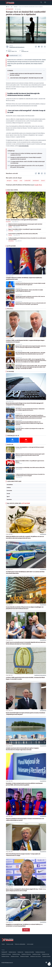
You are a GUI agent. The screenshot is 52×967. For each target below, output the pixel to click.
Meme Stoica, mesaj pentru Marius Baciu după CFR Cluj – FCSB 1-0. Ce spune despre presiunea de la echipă (26, 889)
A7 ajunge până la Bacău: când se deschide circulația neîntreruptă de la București (28, 162)
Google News (38, 185)
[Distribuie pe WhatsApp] (42, 46)
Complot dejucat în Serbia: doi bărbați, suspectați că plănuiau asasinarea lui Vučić (26, 154)
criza (21, 180)
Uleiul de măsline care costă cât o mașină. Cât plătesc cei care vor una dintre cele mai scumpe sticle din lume (25, 537)
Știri (11, 6)
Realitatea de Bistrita (46, 956)
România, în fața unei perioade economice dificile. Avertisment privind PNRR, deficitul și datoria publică (24, 784)
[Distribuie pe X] (45, 46)
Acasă (8, 6)
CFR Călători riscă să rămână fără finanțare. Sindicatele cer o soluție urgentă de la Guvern (29, 409)
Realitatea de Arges (16, 954)
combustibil (27, 180)
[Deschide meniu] (45, 2)
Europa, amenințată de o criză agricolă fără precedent (21, 220)
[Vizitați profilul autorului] (7, 46)
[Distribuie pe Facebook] (39, 46)
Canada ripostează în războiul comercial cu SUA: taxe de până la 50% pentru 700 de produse (26, 166)
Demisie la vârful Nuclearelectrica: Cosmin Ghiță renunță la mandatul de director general (25, 158)
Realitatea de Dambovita (40, 952)
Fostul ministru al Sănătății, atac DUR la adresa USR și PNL (23, 233)
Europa (15, 180)
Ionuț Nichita (43, 534)
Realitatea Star (20, 952)
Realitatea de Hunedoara (16, 47)
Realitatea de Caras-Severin (35, 956)
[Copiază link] (36, 46)
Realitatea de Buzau (5, 956)
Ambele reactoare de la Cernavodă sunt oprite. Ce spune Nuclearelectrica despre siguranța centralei (22, 748)
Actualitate (15, 6)
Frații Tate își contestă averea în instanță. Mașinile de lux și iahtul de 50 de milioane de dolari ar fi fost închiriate (26, 643)
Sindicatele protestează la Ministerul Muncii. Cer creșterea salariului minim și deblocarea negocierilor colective (29, 423)
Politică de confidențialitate (20, 944)
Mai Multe (26, 929)
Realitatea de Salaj (45, 954)
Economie (8, 221)
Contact (3, 944)
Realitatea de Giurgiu (36, 954)
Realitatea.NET (4, 952)
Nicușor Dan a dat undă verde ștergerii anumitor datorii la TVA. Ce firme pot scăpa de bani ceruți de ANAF (30, 346)
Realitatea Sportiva (12, 952)
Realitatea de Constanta (6, 954)
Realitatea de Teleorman (26, 954)
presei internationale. (24, 145)
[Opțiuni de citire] (49, 964)
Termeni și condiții (9, 944)
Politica (10, 226)
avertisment (36, 180)
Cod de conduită (30, 944)
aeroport (9, 180)
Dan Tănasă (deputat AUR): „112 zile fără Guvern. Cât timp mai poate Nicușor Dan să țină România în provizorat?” (30, 353)
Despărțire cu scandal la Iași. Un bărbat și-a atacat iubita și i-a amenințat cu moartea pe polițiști (24, 925)
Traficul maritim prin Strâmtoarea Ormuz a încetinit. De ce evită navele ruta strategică (30, 475)
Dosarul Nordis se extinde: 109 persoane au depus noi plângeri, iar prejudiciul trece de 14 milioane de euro (25, 607)
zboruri (43, 180)
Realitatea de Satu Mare (29, 952)
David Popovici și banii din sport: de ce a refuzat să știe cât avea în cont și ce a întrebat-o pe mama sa (30, 303)
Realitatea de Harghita (24, 956)
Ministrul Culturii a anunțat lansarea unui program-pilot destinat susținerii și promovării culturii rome (25, 224)
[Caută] (41, 2)
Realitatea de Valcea (15, 956)
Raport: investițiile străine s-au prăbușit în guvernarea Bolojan (24, 229)
